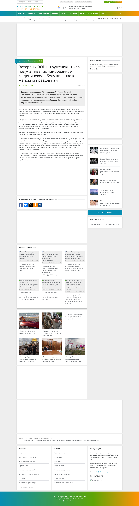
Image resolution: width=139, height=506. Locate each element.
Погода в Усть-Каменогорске (29, 474)
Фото (82, 14)
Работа (64, 14)
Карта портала (59, 466)
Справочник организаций (27, 483)
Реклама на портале (83, 2)
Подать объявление (114, 2)
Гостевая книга (59, 453)
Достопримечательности (27, 457)
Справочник (44, 14)
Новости (31, 14)
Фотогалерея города (26, 487)
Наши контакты (66, 2)
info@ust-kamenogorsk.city (104, 472)
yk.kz (27, 115)
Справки (73, 14)
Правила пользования (62, 470)
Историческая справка (27, 461)
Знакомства (93, 14)
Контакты (57, 461)
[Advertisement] (69, 40)
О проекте (58, 457)
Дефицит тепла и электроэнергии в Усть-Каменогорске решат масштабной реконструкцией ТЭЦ (50, 270)
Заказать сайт (59, 478)
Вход (120, 7)
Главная (21, 14)
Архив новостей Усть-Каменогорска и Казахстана (106, 224)
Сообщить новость (106, 212)
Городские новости (25, 453)
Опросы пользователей (27, 470)
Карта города (23, 466)
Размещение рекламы (62, 474)
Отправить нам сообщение (63, 483)
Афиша (55, 14)
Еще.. (103, 14)
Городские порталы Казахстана (29, 2)
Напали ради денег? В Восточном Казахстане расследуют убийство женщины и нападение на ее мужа (74, 299)
